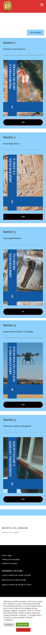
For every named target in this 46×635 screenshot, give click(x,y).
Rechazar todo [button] (23, 630)
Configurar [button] (9, 624)
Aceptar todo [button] (22, 624)
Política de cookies (9, 563)
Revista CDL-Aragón (10, 532)
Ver (23, 122)
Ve (23, 312)
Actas (35, 32)
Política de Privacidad (10, 559)
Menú (42, 5)
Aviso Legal (6, 555)
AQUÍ (34, 610)
